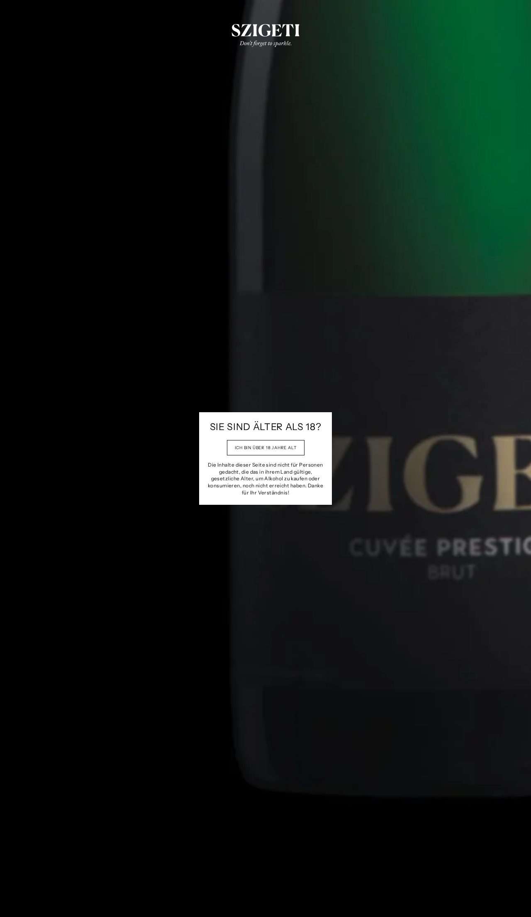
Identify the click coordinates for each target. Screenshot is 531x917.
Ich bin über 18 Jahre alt (266, 447)
